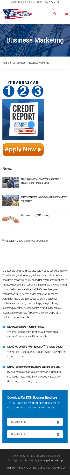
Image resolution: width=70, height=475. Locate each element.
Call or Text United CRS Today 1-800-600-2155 (35, 1)
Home (5, 62)
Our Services (19, 62)
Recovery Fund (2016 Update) (35, 215)
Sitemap (10, 467)
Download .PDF (19, 421)
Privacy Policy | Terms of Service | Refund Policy (41, 467)
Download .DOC (19, 434)
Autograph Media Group (50, 460)
